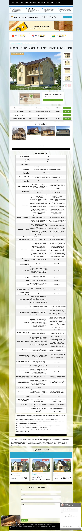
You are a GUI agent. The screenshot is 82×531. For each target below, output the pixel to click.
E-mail (22, 499)
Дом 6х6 (55, 473)
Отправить (24, 520)
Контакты (58, 2)
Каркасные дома (24, 2)
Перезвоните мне (67, 17)
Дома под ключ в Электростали (26, 17)
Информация (50, 2)
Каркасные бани (41, 2)
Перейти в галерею (41, 148)
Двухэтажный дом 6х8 (16, 473)
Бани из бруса (33, 2)
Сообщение (23, 504)
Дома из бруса (14, 2)
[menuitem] (15, 2)
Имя (22, 489)
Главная (12, 43)
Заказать (67, 107)
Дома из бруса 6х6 (41, 452)
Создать (53, 100)
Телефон (23, 494)
